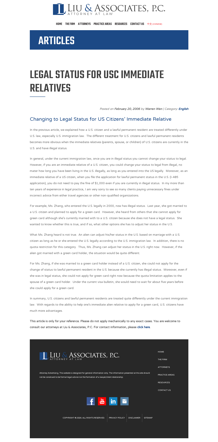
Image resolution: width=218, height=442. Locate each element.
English (183, 109)
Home (59, 24)
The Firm (70, 24)
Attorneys (84, 24)
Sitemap (148, 418)
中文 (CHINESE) (154, 24)
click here (143, 327)
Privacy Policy (117, 418)
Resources (121, 24)
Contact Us (137, 24)
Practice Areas (103, 24)
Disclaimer (134, 418)
